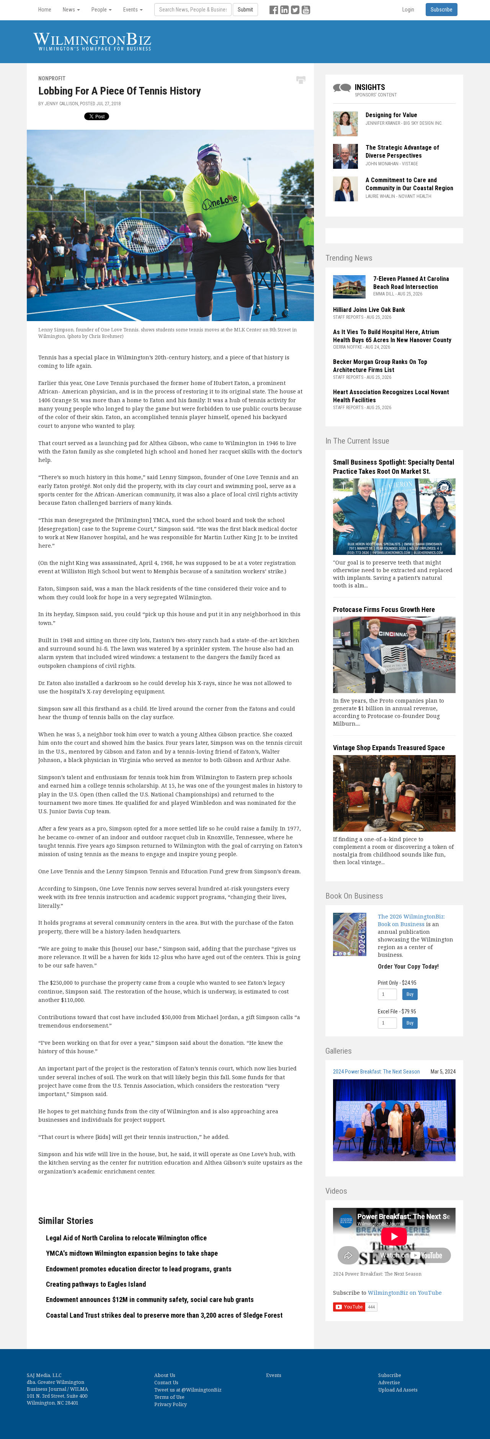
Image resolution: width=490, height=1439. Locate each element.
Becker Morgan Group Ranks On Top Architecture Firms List (380, 366)
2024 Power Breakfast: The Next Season (376, 1072)
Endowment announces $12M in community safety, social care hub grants (150, 1299)
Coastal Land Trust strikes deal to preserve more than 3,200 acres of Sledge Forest (164, 1315)
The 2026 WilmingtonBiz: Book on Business (411, 920)
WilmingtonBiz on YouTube (405, 1292)
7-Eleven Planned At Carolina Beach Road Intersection (411, 282)
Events (273, 1375)
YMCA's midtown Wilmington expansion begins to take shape (132, 1253)
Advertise (389, 1382)
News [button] (69, 10)
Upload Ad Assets (398, 1390)
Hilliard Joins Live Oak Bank (369, 309)
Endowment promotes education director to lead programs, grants (139, 1269)
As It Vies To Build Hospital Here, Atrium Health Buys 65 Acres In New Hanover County (392, 336)
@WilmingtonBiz (201, 1390)
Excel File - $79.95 (397, 1011)
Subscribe (389, 1375)
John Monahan (382, 163)
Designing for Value (391, 115)
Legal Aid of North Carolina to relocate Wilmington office (126, 1238)
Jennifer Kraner (383, 123)
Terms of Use (169, 1397)
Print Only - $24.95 (397, 983)
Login (408, 10)
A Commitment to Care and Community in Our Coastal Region (410, 184)
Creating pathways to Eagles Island (96, 1284)
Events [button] (131, 10)
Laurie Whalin (380, 196)
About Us (164, 1375)
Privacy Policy (170, 1404)
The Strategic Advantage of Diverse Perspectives (402, 151)
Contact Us (166, 1382)
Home (44, 10)
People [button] (99, 10)
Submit (245, 10)
